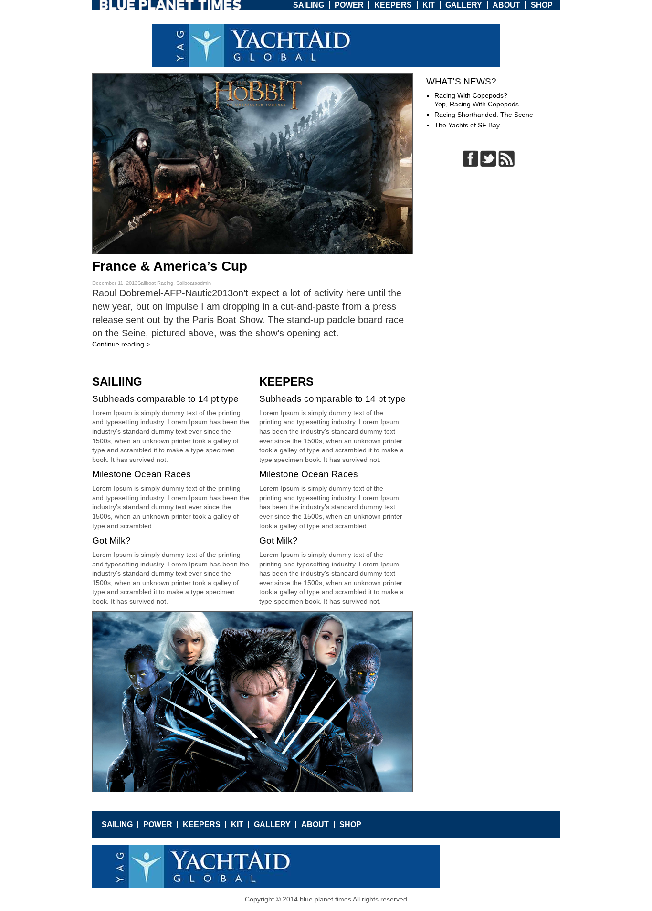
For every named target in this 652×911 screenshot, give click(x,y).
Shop (542, 5)
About (506, 5)
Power (349, 5)
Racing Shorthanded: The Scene (483, 114)
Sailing (308, 5)
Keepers (393, 5)
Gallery (463, 5)
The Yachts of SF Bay (467, 125)
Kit (428, 5)
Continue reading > (121, 344)
